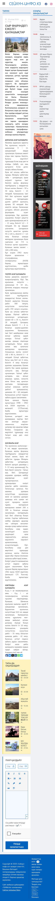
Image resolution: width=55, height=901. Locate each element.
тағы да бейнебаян (43, 234)
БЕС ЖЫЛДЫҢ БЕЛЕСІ (25, 743)
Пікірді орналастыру (17, 845)
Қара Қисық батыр (23, 729)
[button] (8, 773)
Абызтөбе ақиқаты (25, 700)
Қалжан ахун (24, 686)
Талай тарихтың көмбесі (25, 673)
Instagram (50, 4)
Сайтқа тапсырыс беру (11, 890)
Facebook (45, 4)
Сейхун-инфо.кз (25, 3)
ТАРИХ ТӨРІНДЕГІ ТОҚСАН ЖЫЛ (25, 716)
